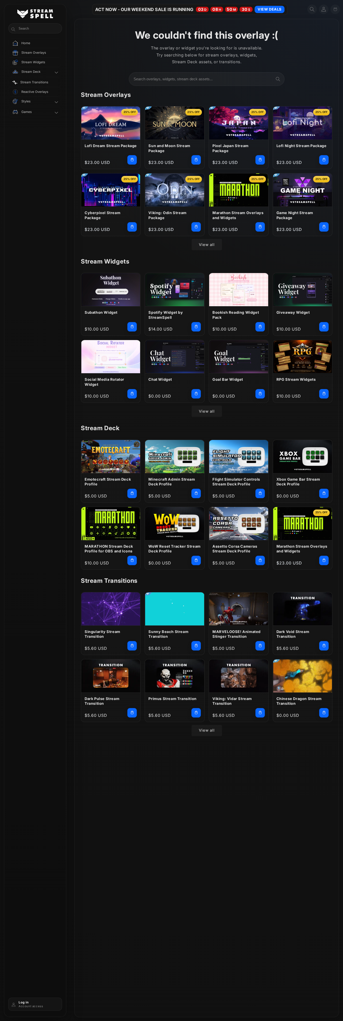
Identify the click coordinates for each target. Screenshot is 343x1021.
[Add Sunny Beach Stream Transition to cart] (196, 646)
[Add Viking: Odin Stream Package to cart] (196, 227)
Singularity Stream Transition (102, 634)
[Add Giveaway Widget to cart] (324, 327)
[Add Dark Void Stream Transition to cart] (324, 646)
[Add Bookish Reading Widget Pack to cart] (260, 327)
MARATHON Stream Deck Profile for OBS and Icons (109, 548)
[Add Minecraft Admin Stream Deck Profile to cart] (196, 493)
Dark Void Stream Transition (292, 634)
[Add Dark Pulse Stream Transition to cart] (132, 713)
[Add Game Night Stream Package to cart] (324, 227)
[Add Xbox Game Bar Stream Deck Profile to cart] (324, 493)
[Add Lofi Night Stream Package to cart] (324, 160)
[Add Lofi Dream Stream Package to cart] (132, 160)
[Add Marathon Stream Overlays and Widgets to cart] (260, 227)
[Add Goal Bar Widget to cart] (260, 394)
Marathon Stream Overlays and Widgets (237, 215)
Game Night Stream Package (294, 215)
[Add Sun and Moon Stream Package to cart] (196, 160)
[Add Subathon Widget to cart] (132, 327)
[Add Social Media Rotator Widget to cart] (132, 394)
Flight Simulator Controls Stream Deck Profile (236, 481)
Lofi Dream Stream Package (111, 146)
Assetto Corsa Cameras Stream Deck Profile (234, 548)
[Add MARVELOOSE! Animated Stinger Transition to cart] (260, 646)
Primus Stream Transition (172, 698)
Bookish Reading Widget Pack (235, 315)
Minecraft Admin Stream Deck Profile (171, 481)
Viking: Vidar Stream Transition (232, 701)
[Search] (278, 79)
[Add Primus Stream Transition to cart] (196, 713)
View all (207, 244)
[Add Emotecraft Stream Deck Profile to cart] (132, 493)
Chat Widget (160, 379)
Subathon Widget (101, 312)
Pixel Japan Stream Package (230, 148)
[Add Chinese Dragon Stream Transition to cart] (324, 713)
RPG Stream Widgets (296, 379)
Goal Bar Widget (227, 379)
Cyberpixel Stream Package (102, 215)
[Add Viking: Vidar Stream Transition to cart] (260, 713)
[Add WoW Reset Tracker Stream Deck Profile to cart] (196, 560)
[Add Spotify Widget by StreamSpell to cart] (196, 327)
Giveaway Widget (293, 312)
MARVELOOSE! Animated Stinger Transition (236, 634)
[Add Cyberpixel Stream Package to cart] (132, 227)
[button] (312, 9)
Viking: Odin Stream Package (167, 215)
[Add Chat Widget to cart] (196, 394)
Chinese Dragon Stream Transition (299, 701)
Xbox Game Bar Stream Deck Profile (298, 481)
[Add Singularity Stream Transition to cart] (132, 646)
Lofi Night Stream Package (301, 146)
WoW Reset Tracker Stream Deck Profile (174, 548)
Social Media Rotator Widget (104, 382)
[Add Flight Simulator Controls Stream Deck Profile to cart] (260, 493)
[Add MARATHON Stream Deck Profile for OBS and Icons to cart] (132, 560)
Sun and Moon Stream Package (169, 148)
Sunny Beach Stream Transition (168, 634)
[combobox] (206, 79)
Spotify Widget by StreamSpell (165, 315)
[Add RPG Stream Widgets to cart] (324, 394)
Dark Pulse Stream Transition (102, 701)
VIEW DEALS (269, 9)
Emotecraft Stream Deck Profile (108, 481)
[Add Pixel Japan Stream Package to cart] (260, 160)
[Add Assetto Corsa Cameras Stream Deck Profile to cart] (260, 560)
